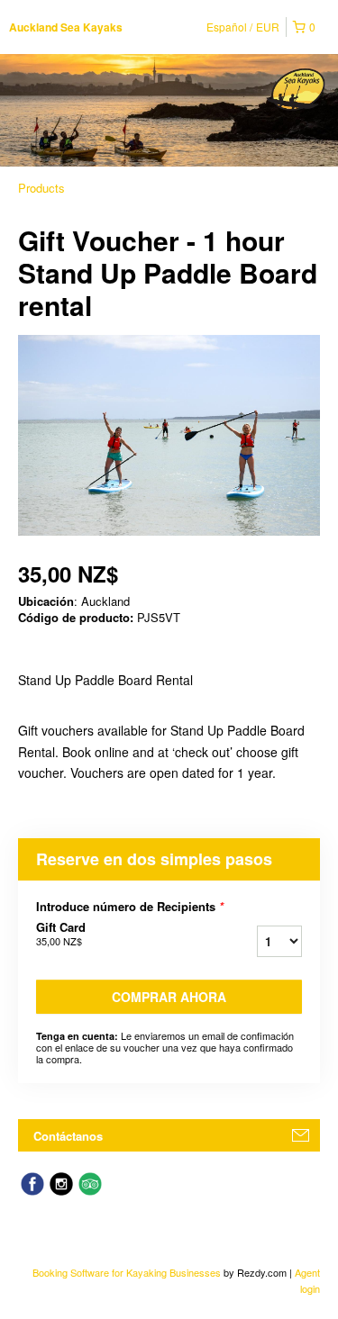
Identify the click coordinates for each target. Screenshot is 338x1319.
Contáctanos (68, 1135)
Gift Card (61, 933)
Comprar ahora (169, 997)
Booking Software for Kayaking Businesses (128, 1272)
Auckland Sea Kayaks (66, 27)
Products (41, 187)
